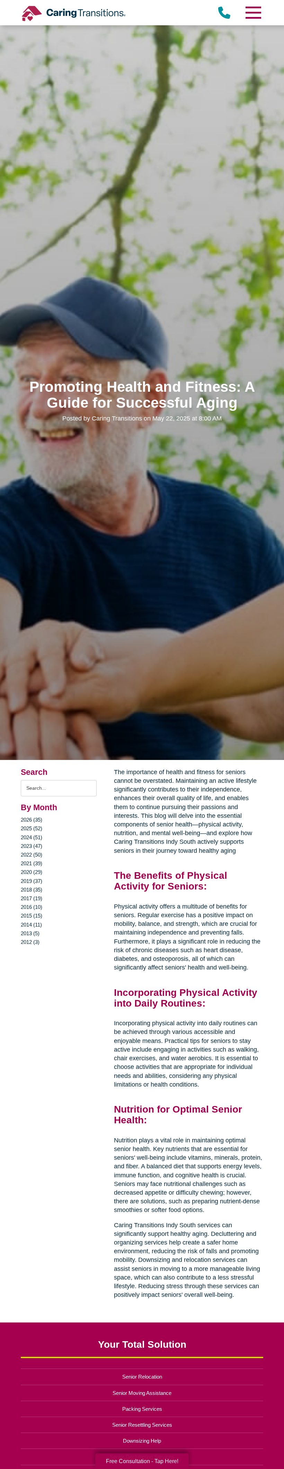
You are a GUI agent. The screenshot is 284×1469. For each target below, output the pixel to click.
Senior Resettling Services (142, 1425)
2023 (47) (31, 846)
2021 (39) (31, 863)
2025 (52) (31, 828)
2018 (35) (31, 890)
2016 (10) (31, 907)
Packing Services (142, 1409)
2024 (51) (31, 837)
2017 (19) (31, 898)
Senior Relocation (142, 1377)
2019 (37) (31, 881)
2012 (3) (30, 942)
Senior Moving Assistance (142, 1393)
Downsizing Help (142, 1441)
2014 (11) (31, 925)
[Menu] (252, 12)
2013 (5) (30, 933)
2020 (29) (31, 872)
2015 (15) (31, 916)
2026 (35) (31, 820)
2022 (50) (31, 855)
